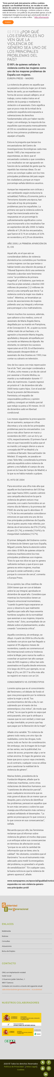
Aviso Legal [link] (31, 1066)
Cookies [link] (20, 1069)
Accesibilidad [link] (37, 989)
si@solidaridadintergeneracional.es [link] (16, 989)
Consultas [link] (6, 941)
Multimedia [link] (6, 931)
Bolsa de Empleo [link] (8, 951)
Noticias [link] (5, 936)
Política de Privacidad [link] (14, 1066)
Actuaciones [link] (7, 946)
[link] (21, 1025)
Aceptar (8, 22)
